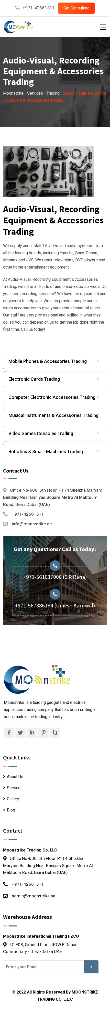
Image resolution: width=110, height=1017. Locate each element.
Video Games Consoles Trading (40, 433)
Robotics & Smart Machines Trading (45, 451)
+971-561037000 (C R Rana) (55, 576)
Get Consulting (76, 8)
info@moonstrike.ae (32, 523)
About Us (15, 776)
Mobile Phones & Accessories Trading (47, 361)
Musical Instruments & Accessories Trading (53, 415)
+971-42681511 (39, 7)
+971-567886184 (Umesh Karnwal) (55, 605)
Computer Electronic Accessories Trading (51, 397)
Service (13, 787)
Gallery (13, 798)
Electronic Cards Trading (34, 379)
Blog (11, 810)
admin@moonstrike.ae (33, 895)
